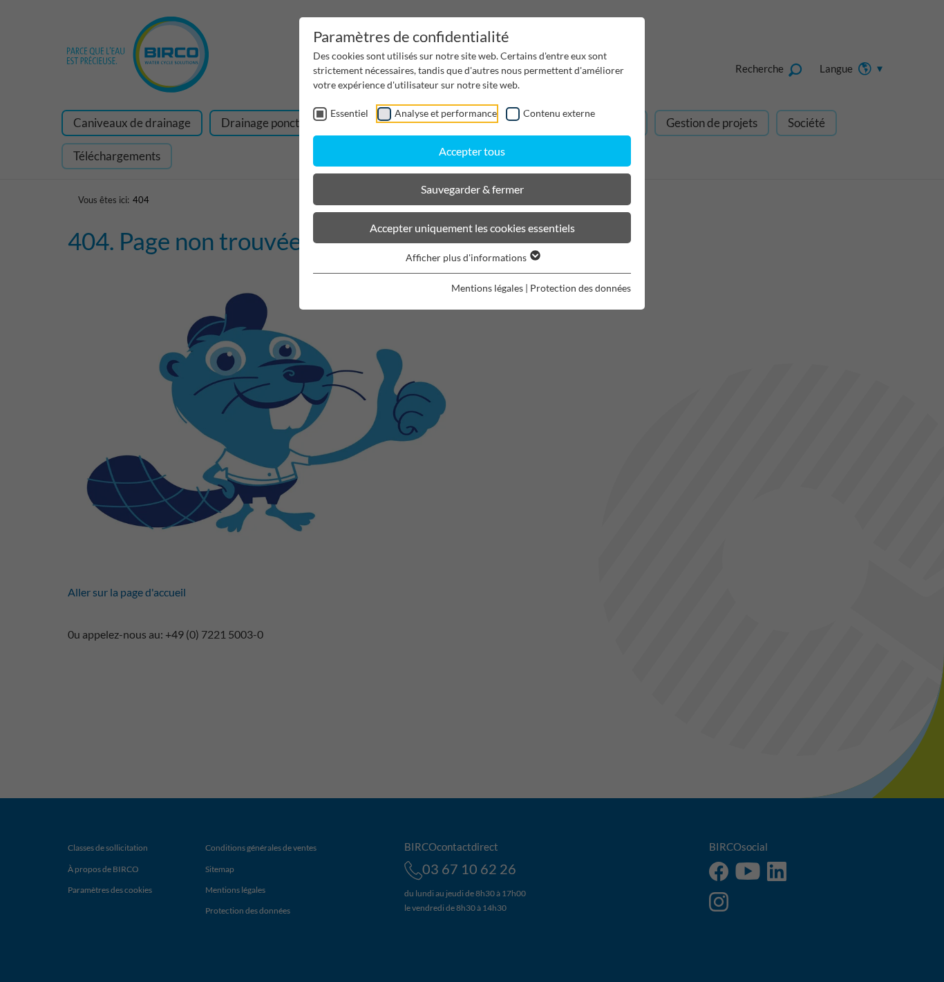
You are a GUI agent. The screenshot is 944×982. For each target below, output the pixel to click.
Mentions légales (487, 288)
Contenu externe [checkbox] (559, 113)
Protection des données (580, 288)
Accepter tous (472, 151)
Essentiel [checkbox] (349, 113)
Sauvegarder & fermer (472, 189)
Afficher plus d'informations (467, 257)
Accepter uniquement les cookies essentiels (472, 227)
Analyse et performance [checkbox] (446, 113)
